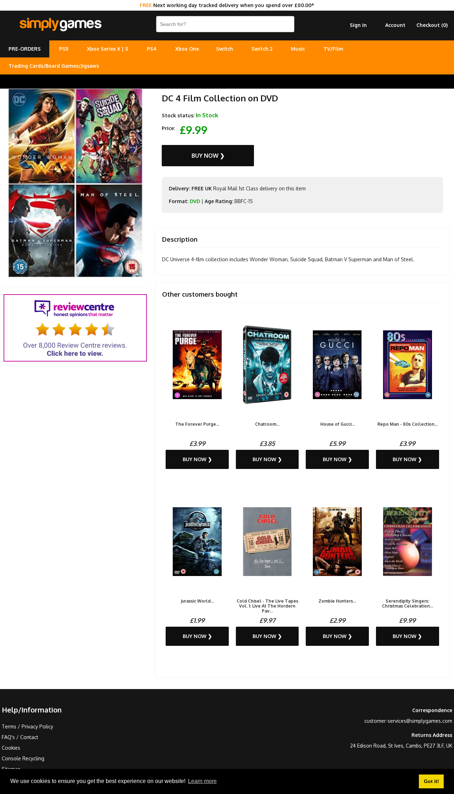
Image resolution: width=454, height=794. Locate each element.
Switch (224, 49)
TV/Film (333, 49)
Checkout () (432, 25)
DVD (195, 201)
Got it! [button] (431, 781)
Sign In (358, 25)
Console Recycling (23, 758)
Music (298, 49)
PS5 (63, 49)
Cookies (11, 748)
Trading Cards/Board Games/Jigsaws (54, 66)
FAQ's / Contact (20, 737)
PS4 (152, 49)
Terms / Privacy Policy (27, 726)
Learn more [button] (202, 781)
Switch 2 (261, 49)
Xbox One (187, 49)
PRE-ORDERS (25, 49)
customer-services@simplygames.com (408, 721)
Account (395, 25)
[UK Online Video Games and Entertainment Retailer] (60, 25)
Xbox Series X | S (107, 49)
